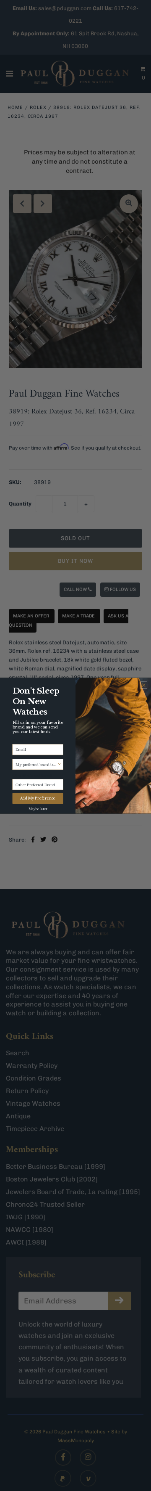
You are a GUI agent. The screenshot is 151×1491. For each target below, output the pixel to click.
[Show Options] (59, 764)
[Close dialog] (143, 685)
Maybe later (38, 808)
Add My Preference (38, 798)
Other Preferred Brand (32, 775)
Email (18, 740)
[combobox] (36, 764)
